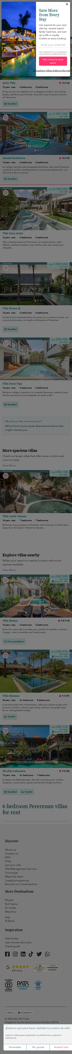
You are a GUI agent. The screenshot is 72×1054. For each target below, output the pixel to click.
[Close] (67, 5)
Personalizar (15, 1047)
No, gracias (38, 1047)
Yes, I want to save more (53, 61)
